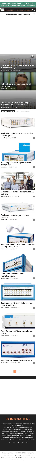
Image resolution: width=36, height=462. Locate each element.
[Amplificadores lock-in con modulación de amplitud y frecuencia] (18, 234)
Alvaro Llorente (5, 335)
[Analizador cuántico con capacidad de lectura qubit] (18, 122)
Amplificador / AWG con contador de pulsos (16, 332)
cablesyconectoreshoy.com (25, 427)
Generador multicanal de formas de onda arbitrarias (16, 304)
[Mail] (14, 442)
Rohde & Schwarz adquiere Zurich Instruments (16, 85)
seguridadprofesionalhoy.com (16, 439)
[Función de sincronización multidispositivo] (18, 263)
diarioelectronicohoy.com (13, 431)
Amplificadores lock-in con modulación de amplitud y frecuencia (17, 245)
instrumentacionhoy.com (26, 437)
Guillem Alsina (5, 70)
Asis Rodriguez (5, 278)
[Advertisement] (18, 35)
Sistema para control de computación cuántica (17, 193)
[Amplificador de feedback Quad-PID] (18, 350)
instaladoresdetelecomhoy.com (11, 437)
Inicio (18, 111)
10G (10, 14)
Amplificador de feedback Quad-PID (16, 360)
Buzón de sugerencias (7, 453)
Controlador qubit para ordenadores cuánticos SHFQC (17, 66)
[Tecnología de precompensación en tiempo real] (18, 152)
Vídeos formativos (8, 455)
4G (16, 14)
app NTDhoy (18, 455)
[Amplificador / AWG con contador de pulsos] (18, 320)
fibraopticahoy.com (22, 433)
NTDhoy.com (4, 439)
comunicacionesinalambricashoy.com (13, 429)
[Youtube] (26, 442)
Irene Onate (4, 88)
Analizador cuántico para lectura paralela (15, 216)
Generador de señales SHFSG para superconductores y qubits (16, 103)
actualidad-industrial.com (10, 427)
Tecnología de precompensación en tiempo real (16, 163)
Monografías (31, 453)
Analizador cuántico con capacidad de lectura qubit (17, 134)
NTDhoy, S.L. (20, 425)
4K (18, 14)
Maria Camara (5, 249)
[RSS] (18, 442)
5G (21, 14)
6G (23, 14)
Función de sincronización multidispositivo (12, 275)
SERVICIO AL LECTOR (20, 453)
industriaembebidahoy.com (27, 435)
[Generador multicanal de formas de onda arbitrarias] (18, 292)
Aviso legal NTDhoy (27, 455)
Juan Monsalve (5, 196)
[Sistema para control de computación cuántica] (18, 181)
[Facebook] (10, 442)
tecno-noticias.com (30, 439)
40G (13, 14)
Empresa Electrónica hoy (27, 431)
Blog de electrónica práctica (9, 433)
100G (7, 14)
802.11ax (27, 14)
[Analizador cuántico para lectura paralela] (18, 207)
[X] (22, 442)
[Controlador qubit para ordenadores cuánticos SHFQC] (18, 63)
